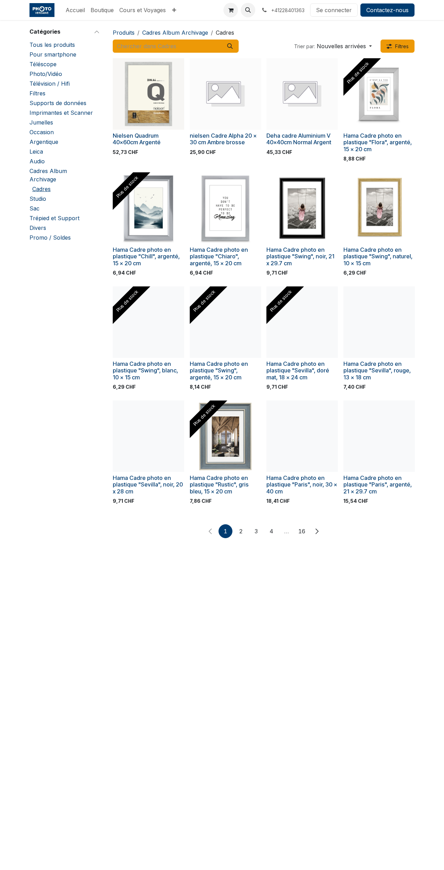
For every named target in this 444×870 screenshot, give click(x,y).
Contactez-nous (387, 10)
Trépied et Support (54, 218)
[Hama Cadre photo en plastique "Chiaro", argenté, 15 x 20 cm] (225, 208)
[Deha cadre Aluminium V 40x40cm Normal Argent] (302, 94)
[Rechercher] (230, 46)
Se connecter (334, 10)
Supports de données (57, 103)
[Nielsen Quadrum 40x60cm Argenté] (148, 94)
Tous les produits (52, 44)
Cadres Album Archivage (48, 175)
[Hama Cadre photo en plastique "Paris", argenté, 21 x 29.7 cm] (379, 436)
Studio (37, 198)
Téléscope (43, 64)
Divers (37, 227)
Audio (37, 161)
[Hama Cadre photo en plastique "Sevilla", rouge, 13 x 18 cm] (379, 322)
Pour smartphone (52, 54)
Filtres (37, 93)
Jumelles (41, 122)
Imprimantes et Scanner (61, 112)
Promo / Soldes (50, 237)
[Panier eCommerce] (230, 10)
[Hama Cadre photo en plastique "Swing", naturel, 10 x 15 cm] (379, 208)
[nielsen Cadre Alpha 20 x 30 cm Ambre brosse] (225, 94)
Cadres (41, 189)
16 (301, 531)
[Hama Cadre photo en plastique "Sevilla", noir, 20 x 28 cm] (148, 436)
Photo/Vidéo (45, 73)
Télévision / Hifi (49, 83)
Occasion (41, 132)
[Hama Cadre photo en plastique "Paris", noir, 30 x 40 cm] (302, 436)
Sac (34, 208)
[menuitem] (75, 10)
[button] (248, 10)
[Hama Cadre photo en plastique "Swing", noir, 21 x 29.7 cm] (302, 208)
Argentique (43, 141)
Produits (124, 32)
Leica (36, 151)
